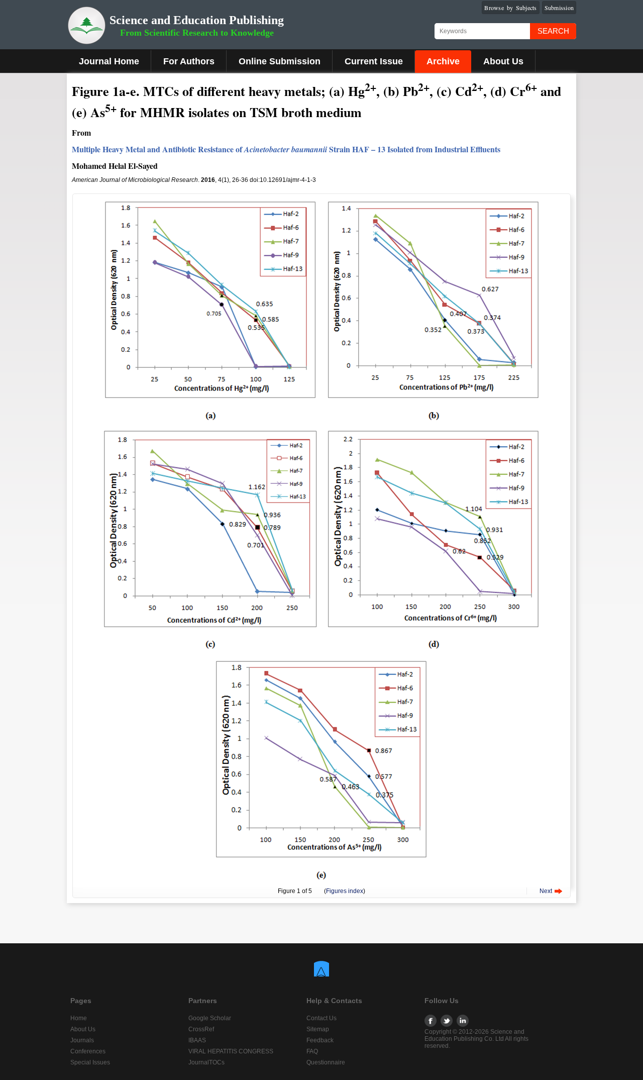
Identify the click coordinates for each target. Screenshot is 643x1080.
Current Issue (374, 61)
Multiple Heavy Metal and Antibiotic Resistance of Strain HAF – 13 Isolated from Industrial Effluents (286, 149)
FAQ (312, 1051)
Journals (82, 1040)
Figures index (344, 891)
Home (78, 1018)
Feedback (320, 1040)
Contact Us (321, 1018)
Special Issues (90, 1062)
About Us (503, 61)
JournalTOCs (206, 1062)
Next (546, 891)
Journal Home (109, 61)
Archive (443, 61)
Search (553, 31)
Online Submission (279, 61)
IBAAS (197, 1040)
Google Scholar (209, 1018)
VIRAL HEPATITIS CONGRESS (230, 1051)
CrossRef (201, 1029)
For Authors (189, 61)
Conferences (87, 1051)
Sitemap (317, 1029)
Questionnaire (325, 1062)
